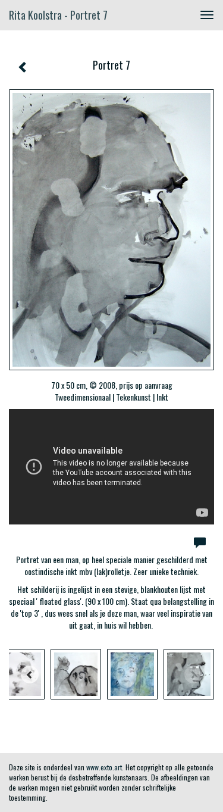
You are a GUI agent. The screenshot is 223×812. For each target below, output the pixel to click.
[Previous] (30, 674)
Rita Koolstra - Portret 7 (58, 15)
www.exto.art (104, 767)
